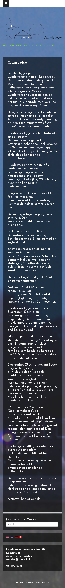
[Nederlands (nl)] (7, 537)
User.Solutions (43, 582)
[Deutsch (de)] (16, 537)
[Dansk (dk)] (20, 537)
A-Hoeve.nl (20, 582)
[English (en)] (12, 537)
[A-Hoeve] (32, 39)
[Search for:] (32, 524)
